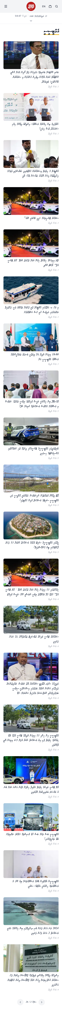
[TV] (50, 6)
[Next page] (20, 1002)
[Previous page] (41, 1002)
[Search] (56, 6)
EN (43, 6)
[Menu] (6, 6)
